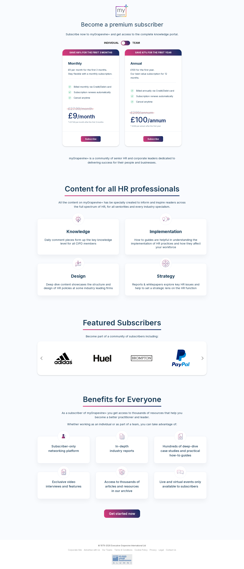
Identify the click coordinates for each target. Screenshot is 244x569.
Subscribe (90, 139)
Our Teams (107, 550)
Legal (161, 550)
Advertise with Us (92, 550)
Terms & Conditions (123, 550)
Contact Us (171, 550)
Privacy (153, 550)
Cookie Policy (141, 550)
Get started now (122, 514)
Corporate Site (75, 550)
